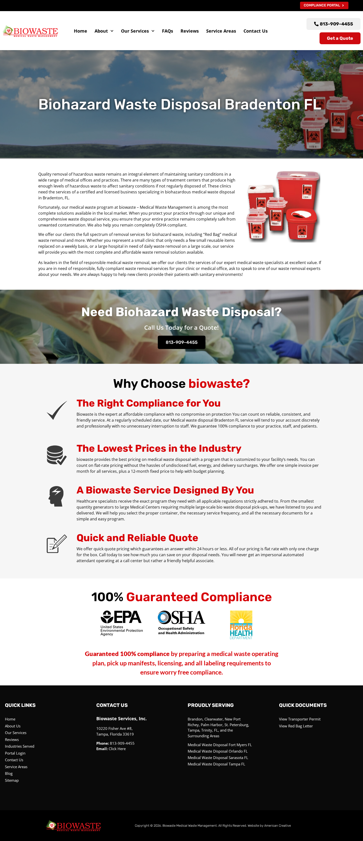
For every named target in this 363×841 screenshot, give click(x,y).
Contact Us (255, 31)
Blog (9, 773)
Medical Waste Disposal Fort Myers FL (220, 744)
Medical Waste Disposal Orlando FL (218, 751)
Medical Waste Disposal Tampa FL (216, 763)
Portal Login (15, 753)
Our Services (135, 31)
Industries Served (19, 746)
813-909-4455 (182, 342)
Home (80, 31)
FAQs (167, 31)
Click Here (117, 748)
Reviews (190, 31)
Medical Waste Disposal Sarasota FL (218, 757)
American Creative (277, 825)
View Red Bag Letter (296, 725)
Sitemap (12, 780)
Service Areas (221, 31)
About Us (12, 725)
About (101, 31)
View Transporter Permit (300, 719)
